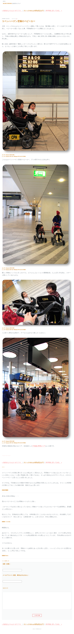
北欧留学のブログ (12, 3)
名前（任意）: (7, 564)
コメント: (5, 588)
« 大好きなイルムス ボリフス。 (12, 11)
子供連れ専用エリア (38, 446)
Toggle (2, 2)
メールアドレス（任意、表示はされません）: (16, 575)
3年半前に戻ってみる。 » (54, 11)
